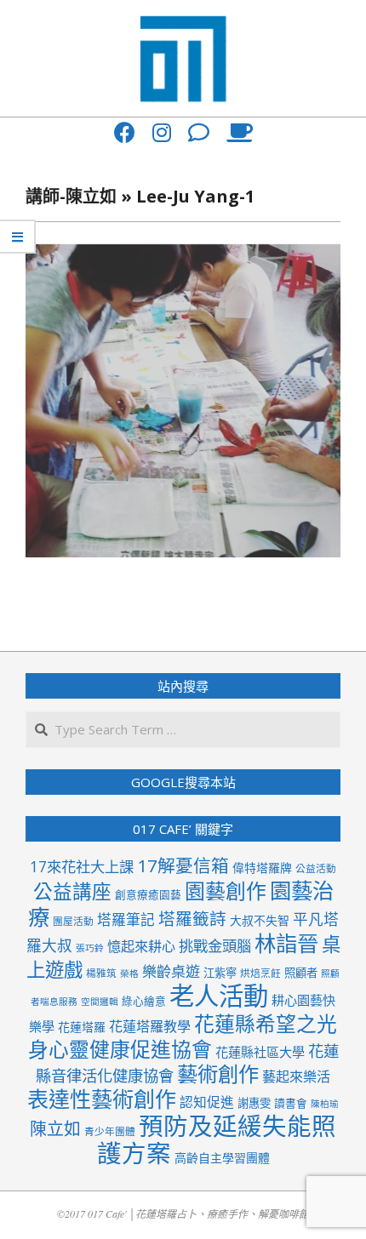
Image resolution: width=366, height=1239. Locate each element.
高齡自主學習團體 (222, 1158)
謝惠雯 (254, 1103)
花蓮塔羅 (82, 1027)
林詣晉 (286, 942)
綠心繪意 (144, 1000)
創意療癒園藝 (148, 894)
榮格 (129, 973)
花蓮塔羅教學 (150, 1026)
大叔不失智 (259, 920)
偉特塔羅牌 (262, 867)
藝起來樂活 (296, 1076)
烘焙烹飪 (260, 972)
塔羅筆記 (126, 919)
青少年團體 (109, 1131)
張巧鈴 (90, 948)
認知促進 (207, 1102)
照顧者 (300, 972)
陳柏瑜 (325, 1104)
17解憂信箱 (183, 865)
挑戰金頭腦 (215, 946)
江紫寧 (220, 972)
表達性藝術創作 (101, 1098)
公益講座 (72, 891)
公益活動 (315, 868)
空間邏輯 (99, 1002)
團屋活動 (73, 921)
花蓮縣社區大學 (260, 1051)
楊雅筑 (101, 972)
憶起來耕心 (141, 946)
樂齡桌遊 (171, 971)
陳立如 (55, 1128)
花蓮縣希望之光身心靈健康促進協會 (183, 1036)
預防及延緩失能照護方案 (217, 1139)
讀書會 (290, 1103)
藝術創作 (218, 1073)
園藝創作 (225, 890)
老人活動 (218, 996)
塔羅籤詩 (192, 918)
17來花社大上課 (82, 866)
